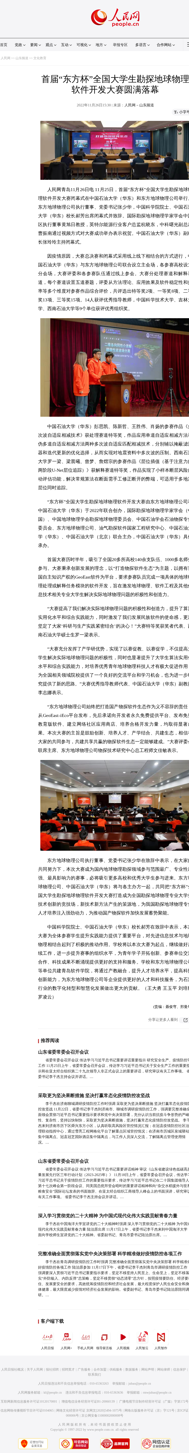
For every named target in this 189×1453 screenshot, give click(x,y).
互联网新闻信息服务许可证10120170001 (29, 1401)
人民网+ (66, 1348)
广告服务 (84, 1369)
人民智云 (142, 1348)
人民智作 (160, 1348)
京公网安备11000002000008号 (102, 1415)
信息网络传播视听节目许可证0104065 (27, 1410)
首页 (3, 45)
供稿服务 (115, 1369)
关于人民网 (35, 1369)
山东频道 (21, 58)
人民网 (5, 58)
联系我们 (94, 1374)
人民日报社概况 (12, 1369)
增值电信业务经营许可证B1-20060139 (88, 1401)
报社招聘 (52, 1369)
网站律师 (163, 1369)
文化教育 (39, 58)
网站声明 (147, 1369)
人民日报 (47, 1348)
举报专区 (120, 45)
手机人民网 (85, 1348)
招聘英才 (68, 1369)
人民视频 (123, 1348)
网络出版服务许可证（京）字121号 (149, 1410)
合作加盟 (100, 1369)
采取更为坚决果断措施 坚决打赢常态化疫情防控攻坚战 (94, 1095)
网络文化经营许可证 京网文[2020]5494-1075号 (89, 1410)
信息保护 (179, 1369)
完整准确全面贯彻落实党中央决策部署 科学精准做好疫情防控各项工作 (110, 1253)
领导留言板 (104, 1348)
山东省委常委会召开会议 (63, 1051)
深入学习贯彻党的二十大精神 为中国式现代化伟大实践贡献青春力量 (107, 1215)
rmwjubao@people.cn (157, 1392)
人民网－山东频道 (139, 105)
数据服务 (131, 1369)
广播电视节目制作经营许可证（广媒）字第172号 (154, 1401)
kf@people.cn (53, 1392)
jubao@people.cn (139, 1383)
